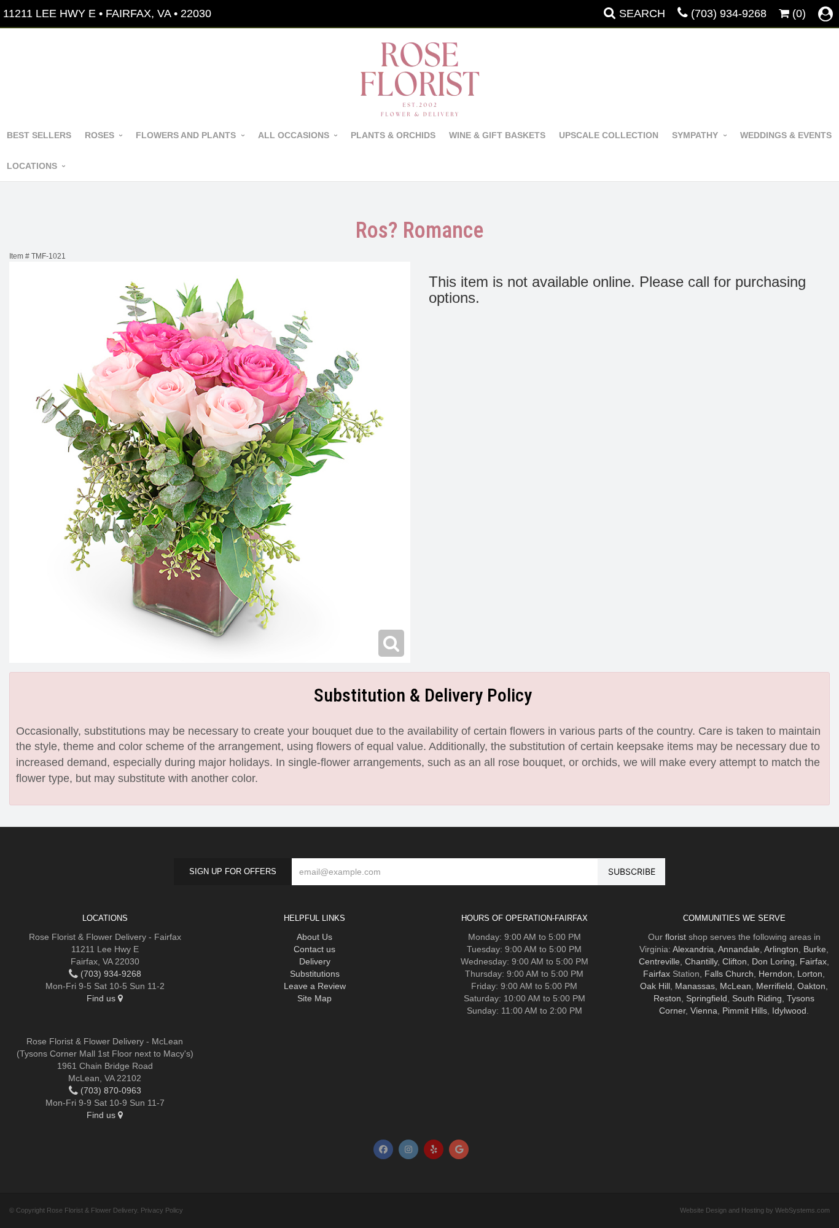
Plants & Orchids (393, 135)
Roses (99, 135)
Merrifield (774, 986)
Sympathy (695, 135)
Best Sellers (39, 135)
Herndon (775, 974)
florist (675, 937)
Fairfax (813, 961)
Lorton (809, 974)
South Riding (757, 998)
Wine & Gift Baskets (497, 135)
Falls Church (729, 974)
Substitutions (315, 974)
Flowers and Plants (186, 135)
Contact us (314, 949)
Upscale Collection (608, 135)
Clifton (734, 961)
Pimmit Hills (744, 1010)
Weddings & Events (786, 135)
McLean (735, 986)
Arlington (781, 949)
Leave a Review (315, 986)
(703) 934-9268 (729, 13)
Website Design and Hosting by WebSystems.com (755, 1210)
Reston (667, 998)
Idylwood (789, 1010)
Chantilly (701, 961)
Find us (102, 998)
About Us (314, 937)
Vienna (703, 1010)
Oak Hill (655, 986)
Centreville (659, 961)
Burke (814, 949)
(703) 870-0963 (109, 1090)
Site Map (314, 998)
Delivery (314, 961)
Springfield (706, 998)
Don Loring (773, 961)
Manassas (695, 986)
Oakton (811, 986)
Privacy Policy (162, 1210)
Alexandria (693, 949)
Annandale (739, 949)
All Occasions (293, 135)
